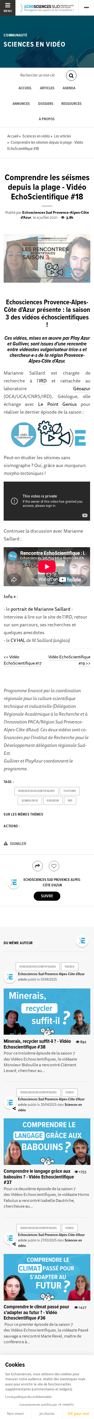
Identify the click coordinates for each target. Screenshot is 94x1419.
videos (69, 967)
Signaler (17, 844)
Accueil (25, 88)
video (70, 1092)
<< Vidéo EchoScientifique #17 (23, 659)
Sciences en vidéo (35, 44)
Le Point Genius (57, 404)
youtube (69, 791)
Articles (47, 88)
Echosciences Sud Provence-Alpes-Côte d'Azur (55, 215)
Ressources (71, 104)
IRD (43, 380)
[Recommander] (54, 866)
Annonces (21, 104)
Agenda (69, 88)
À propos (47, 119)
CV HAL (17, 640)
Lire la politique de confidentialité (28, 1396)
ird (70, 801)
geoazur (53, 801)
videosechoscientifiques (36, 791)
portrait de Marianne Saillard (40, 609)
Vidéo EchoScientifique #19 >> (69, 659)
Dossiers (45, 104)
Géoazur (81, 388)
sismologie (30, 801)
